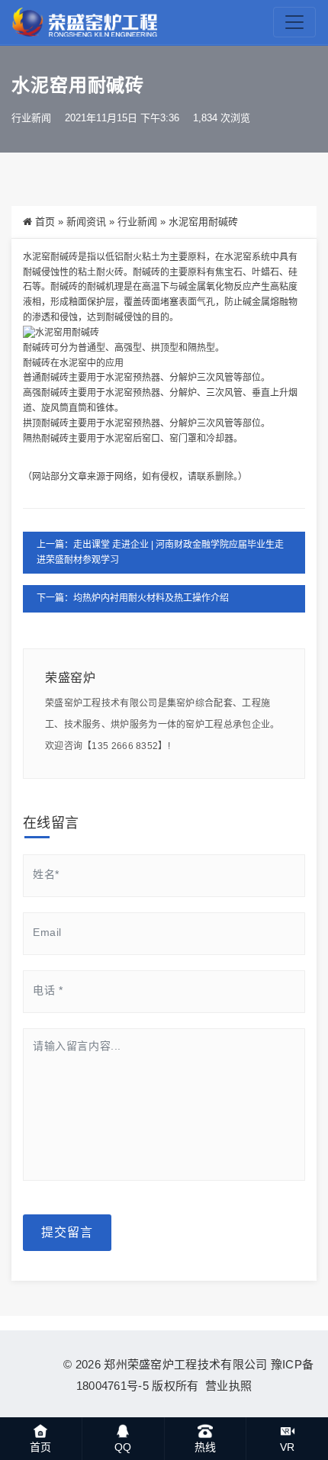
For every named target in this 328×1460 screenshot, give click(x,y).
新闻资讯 (86, 221)
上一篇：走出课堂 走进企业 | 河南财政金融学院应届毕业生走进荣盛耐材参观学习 (160, 552)
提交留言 (67, 1232)
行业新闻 (31, 118)
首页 (45, 221)
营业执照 (225, 1385)
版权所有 (175, 1385)
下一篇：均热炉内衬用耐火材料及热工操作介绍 (133, 598)
